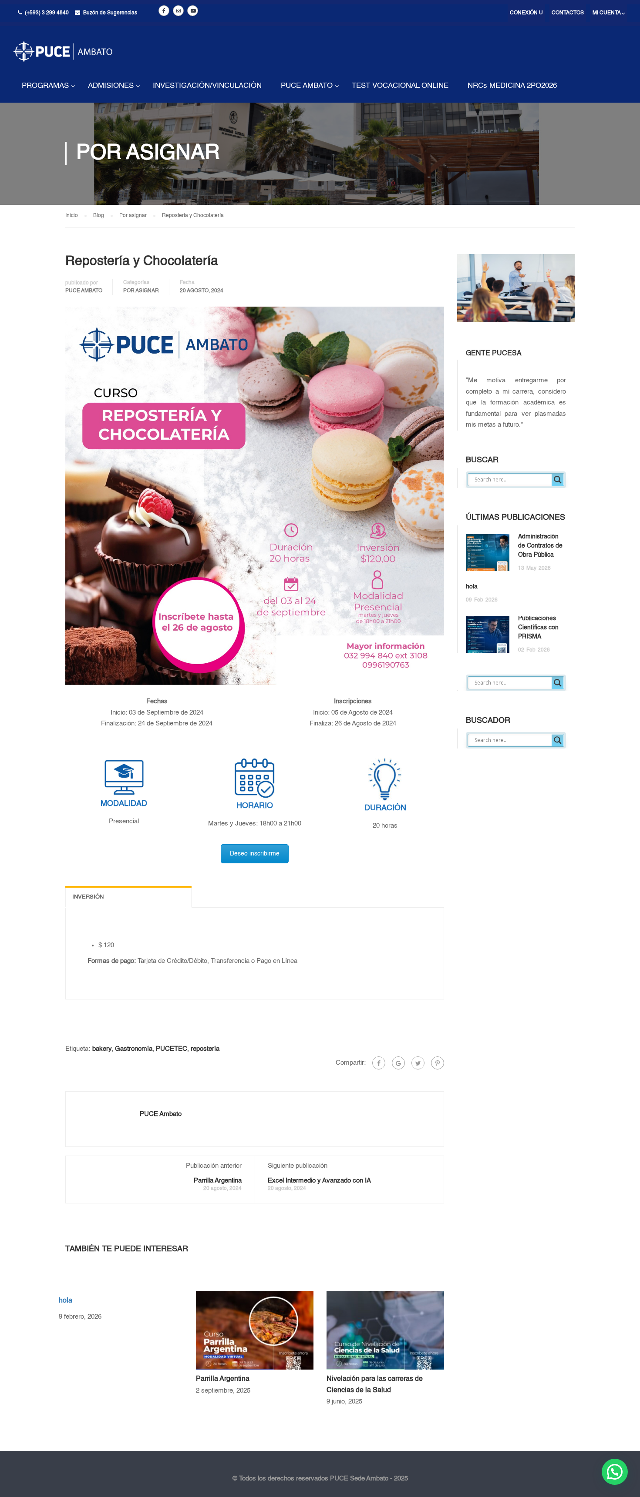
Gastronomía (133, 1049)
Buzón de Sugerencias (110, 13)
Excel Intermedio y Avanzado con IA (319, 1180)
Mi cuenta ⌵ (609, 13)
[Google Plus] (398, 1062)
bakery (101, 1049)
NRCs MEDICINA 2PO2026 (512, 86)
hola (65, 1300)
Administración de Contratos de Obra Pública (540, 546)
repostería (205, 1049)
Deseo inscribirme (255, 854)
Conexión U (526, 13)
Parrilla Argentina (218, 1180)
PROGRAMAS (45, 86)
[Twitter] (417, 1062)
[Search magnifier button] (558, 480)
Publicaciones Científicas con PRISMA (538, 627)
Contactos (568, 13)
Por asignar (141, 291)
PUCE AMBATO (307, 86)
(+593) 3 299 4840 (47, 13)
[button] (615, 1472)
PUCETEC (171, 1049)
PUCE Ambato (83, 291)
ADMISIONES (111, 86)
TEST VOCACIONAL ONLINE (400, 86)
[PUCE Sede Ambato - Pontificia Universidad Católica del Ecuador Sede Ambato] (62, 58)
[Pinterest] (437, 1062)
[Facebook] (378, 1062)
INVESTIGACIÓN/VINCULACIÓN (207, 86)
